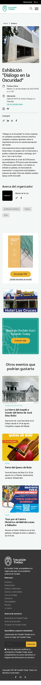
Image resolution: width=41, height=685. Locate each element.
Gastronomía (10, 585)
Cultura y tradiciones (13, 589)
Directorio (8, 598)
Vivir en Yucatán (11, 595)
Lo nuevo (8, 608)
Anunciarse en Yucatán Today (16, 618)
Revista (8, 605)
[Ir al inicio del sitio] (9, 11)
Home (5, 23)
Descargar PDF (20, 274)
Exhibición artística (11, 209)
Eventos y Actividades (13, 592)
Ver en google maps (15, 104)
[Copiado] (3, 121)
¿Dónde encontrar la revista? (20, 279)
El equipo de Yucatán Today (15, 625)
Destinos (8, 582)
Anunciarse (27, 2)
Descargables (10, 602)
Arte (6, 215)
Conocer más (20, 341)
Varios (27, 209)
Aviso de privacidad (12, 621)
